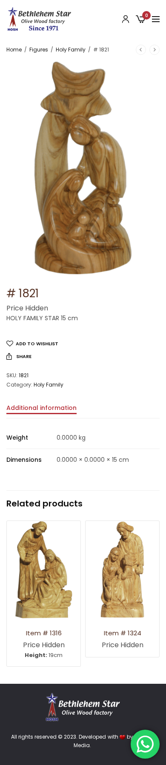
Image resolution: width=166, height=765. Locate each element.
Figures (38, 49)
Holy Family (71, 49)
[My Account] (125, 19)
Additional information (41, 408)
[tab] (83, 411)
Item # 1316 (44, 632)
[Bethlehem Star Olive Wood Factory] (39, 19)
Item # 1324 (122, 632)
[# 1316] (43, 570)
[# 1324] (122, 570)
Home (14, 49)
